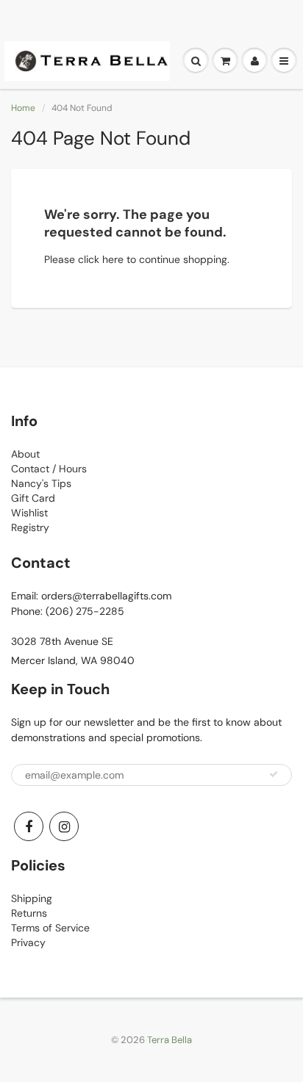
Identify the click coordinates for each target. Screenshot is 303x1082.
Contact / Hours (49, 468)
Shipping (31, 898)
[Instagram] (64, 826)
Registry (30, 527)
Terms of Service (50, 927)
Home (23, 108)
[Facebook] (28, 826)
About (25, 454)
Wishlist (29, 512)
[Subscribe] (273, 774)
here (113, 259)
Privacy (28, 942)
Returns (29, 913)
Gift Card (33, 498)
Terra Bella (169, 1040)
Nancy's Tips (41, 483)
